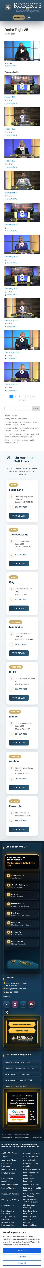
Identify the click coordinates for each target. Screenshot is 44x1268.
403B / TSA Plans (9, 1153)
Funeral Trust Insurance (28, 1179)
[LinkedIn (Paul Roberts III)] (23, 1004)
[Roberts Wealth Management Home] (22, 7)
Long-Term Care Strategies (8, 1218)
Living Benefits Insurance (7, 1212)
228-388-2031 (21, 689)
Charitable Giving (8, 1160)
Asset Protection (30, 1156)
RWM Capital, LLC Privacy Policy (17, 1074)
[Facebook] (6, 1004)
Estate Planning (8, 1173)
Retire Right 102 (11, 288)
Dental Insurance (8, 1169)
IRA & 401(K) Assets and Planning (31, 1195)
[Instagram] (15, 1004)
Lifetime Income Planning (30, 1206)
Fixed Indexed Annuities (7, 1179)
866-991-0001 (12, 992)
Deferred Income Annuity (30, 1164)
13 (28, 396)
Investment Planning (10, 1194)
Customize (22, 1257)
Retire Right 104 (11, 224)
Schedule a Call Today (22, 1024)
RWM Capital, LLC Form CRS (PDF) (18, 1080)
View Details (18, 516)
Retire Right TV (12, 66)
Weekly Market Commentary (15, 419)
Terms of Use (37, 1137)
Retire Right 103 (11, 256)
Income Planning (8, 1188)
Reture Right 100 (11, 352)
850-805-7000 (21, 821)
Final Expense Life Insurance (31, 1174)
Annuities (5, 1156)
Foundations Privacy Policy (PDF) (17, 1062)
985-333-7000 (21, 644)
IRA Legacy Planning (10, 1199)
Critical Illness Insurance (7, 1164)
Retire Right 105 (11, 192)
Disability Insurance (31, 1169)
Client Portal (19, 17)
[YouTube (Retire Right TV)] (31, 1004)
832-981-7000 (21, 507)
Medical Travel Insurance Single (30, 1223)
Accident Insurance (31, 1153)
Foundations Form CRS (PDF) (16, 1086)
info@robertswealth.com (16, 989)
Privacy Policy (7, 1137)
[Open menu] (28, 17)
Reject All (22, 1263)
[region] (22, 1248)
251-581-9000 (21, 734)
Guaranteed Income (9, 1184)
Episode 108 (9, 97)
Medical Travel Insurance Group (8, 1223)
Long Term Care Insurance (30, 1212)
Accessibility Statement (22, 1137)
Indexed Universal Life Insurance (32, 1189)
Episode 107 (9, 129)
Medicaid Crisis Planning (30, 1218)
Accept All (22, 1250)
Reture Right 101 (11, 320)
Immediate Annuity (31, 1184)
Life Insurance (7, 1205)
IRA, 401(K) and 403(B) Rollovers (30, 1200)
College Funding (30, 1160)
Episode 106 (9, 161)
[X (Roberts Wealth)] (6, 1012)
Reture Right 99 (11, 384)
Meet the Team (22, 1030)
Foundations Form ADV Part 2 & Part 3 (19, 1068)
